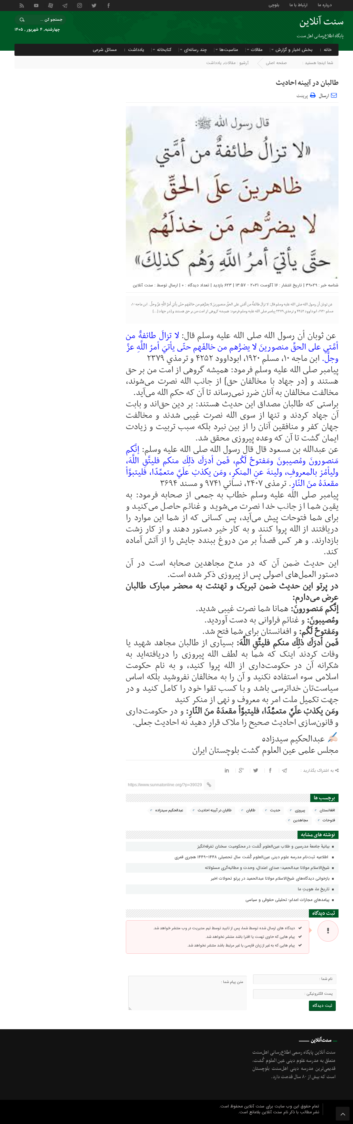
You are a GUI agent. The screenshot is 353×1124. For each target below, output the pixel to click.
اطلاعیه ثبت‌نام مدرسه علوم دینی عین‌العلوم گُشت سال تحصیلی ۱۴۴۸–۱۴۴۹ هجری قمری (252, 857)
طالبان (250, 810)
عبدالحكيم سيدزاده (169, 810)
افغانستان (327, 810)
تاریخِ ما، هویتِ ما (314, 889)
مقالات (257, 49)
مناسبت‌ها (229, 49)
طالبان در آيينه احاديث (307, 83)
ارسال (324, 96)
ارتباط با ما (298, 5)
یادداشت (136, 49)
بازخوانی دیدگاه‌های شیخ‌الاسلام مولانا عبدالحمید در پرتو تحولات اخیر (271, 878)
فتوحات (329, 820)
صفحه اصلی (276, 63)
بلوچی (274, 5)
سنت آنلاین (143, 285)
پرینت (303, 95)
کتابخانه (164, 49)
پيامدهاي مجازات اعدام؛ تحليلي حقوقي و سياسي (288, 900)
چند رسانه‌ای (195, 49)
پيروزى (300, 810)
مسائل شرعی (105, 49)
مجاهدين (300, 820)
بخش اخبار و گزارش (294, 49)
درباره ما (325, 5)
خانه (328, 49)
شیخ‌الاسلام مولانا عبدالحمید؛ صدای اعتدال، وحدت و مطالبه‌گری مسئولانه (268, 867)
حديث (275, 810)
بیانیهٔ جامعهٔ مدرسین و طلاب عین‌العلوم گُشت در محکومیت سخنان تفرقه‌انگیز (264, 846)
